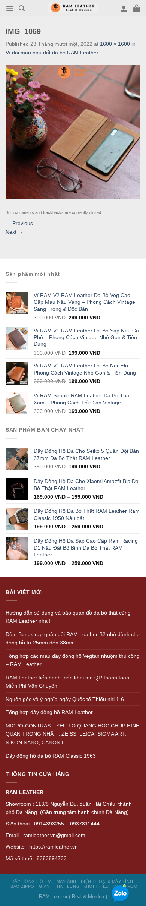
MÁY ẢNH (66, 881)
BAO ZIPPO (22, 886)
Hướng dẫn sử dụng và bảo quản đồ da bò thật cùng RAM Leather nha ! (68, 617)
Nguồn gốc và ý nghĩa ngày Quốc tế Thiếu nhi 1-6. (65, 699)
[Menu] (9, 8)
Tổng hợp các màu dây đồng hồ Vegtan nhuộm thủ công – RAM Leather (73, 660)
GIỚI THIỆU (96, 886)
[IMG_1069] (73, 131)
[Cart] (136, 8)
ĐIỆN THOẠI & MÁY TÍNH (107, 881)
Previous (19, 223)
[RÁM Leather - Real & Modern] (73, 8)
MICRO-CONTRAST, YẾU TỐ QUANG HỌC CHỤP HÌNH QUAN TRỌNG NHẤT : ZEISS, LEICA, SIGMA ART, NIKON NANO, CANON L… (73, 734)
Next (14, 232)
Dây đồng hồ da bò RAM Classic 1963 (51, 756)
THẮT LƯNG (67, 886)
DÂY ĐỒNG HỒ (27, 881)
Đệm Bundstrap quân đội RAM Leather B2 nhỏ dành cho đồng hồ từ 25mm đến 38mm (73, 638)
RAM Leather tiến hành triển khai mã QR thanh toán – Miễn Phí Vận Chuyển (70, 682)
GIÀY (44, 886)
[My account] (124, 8)
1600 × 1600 (115, 44)
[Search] (22, 8)
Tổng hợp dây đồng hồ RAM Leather (49, 712)
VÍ (50, 881)
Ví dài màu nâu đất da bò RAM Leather (52, 53)
